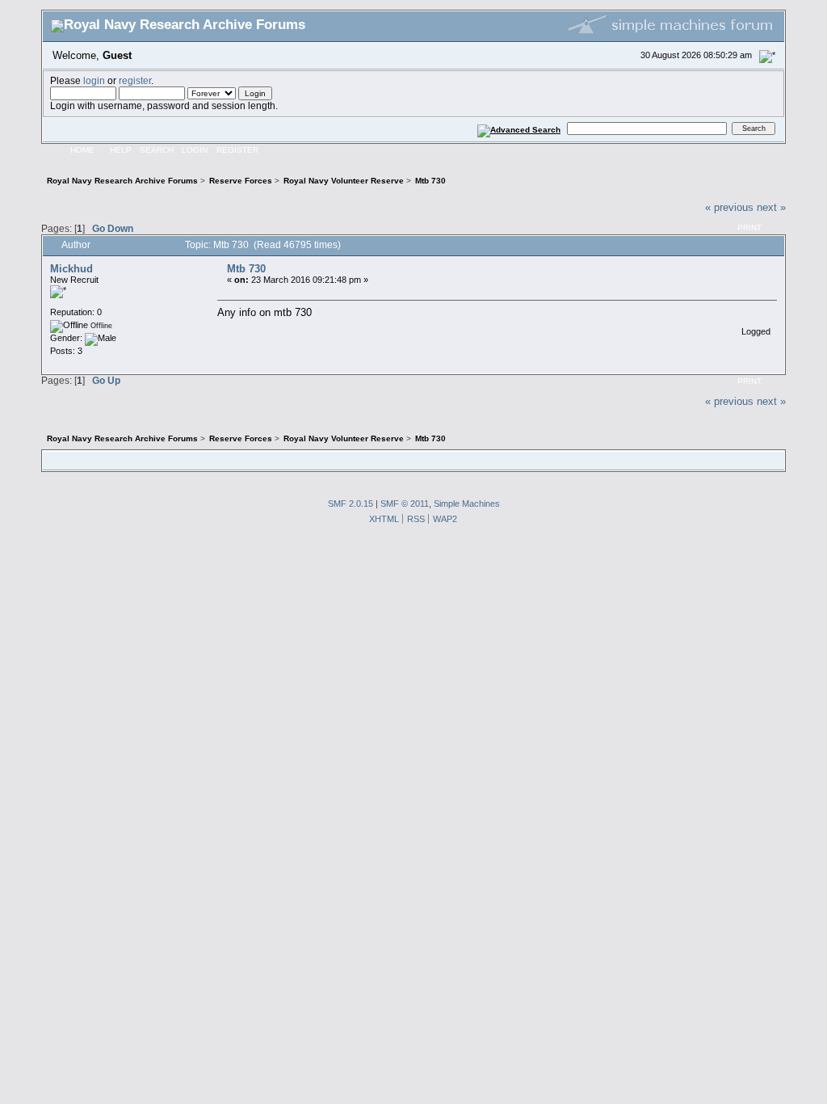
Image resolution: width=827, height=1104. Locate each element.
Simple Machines (467, 503)
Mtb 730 (246, 269)
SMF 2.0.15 (350, 503)
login (94, 80)
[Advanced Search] (519, 128)
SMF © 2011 (404, 503)
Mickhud (71, 269)
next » (771, 207)
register (135, 80)
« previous (729, 207)
